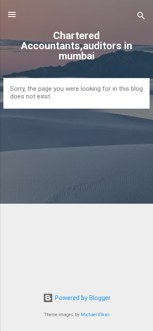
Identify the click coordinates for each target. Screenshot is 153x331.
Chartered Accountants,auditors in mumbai (76, 46)
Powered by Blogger (81, 298)
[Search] (141, 17)
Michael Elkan (95, 314)
